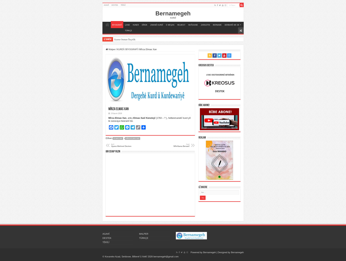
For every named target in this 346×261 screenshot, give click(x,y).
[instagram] (225, 5)
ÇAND (127, 25)
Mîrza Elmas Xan (132, 138)
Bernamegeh (173, 13)
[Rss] (215, 5)
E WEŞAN (170, 25)
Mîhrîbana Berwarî (181, 145)
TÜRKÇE (128, 31)
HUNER (136, 25)
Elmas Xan (118, 138)
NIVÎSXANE (193, 25)
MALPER (107, 24)
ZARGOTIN (205, 25)
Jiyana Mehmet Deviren (121, 145)
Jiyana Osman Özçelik (125, 39)
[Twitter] (220, 5)
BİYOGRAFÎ (117, 25)
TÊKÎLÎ (123, 5)
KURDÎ (120, 49)
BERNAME (217, 25)
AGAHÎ (106, 5)
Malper (111, 49)
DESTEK (115, 5)
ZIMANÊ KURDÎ (156, 25)
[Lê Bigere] (242, 5)
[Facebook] (217, 5)
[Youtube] (223, 5)
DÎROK (144, 25)
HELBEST (181, 25)
